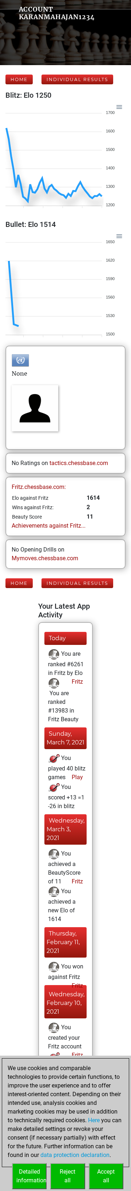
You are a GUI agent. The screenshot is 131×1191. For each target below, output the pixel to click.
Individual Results (77, 79)
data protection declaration (75, 1155)
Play (76, 777)
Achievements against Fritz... (49, 525)
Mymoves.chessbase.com (45, 558)
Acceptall (106, 1176)
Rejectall (67, 1176)
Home (19, 79)
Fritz (76, 681)
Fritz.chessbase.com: (39, 486)
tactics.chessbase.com (78, 463)
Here (94, 1120)
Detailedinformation (31, 1176)
